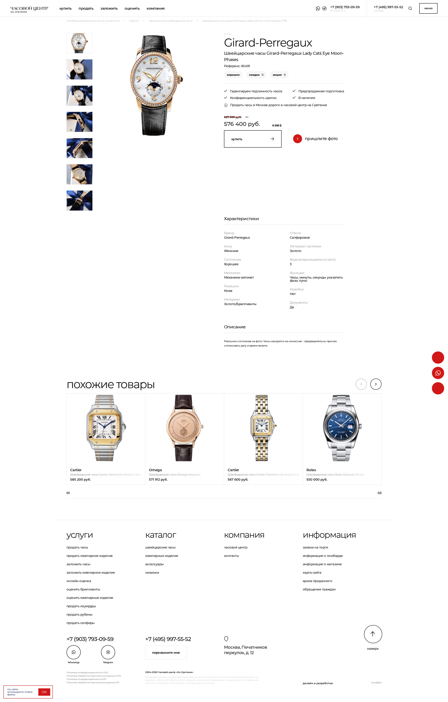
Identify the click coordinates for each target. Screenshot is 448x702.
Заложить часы (78, 564)
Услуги (79, 534)
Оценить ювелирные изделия (89, 597)
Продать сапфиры (80, 623)
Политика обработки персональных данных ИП (92, 682)
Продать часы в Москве (249, 105)
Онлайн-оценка (78, 581)
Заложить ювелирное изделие (90, 572)
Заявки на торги (315, 547)
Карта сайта (312, 572)
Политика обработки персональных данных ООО (93, 676)
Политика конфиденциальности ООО (87, 672)
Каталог (160, 534)
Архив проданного (317, 581)
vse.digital (376, 682)
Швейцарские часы (160, 547)
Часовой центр (235, 547)
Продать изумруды (81, 606)
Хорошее (231, 264)
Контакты (231, 555)
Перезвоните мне (166, 653)
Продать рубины (79, 614)
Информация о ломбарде (323, 555)
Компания (155, 8)
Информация (329, 534)
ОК (44, 692)
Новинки (152, 572)
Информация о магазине (322, 564)
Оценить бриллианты (83, 589)
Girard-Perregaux (237, 238)
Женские (231, 251)
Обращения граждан (319, 589)
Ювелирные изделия (161, 555)
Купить (65, 8)
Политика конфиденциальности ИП (86, 679)
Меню (428, 8)
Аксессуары (154, 564)
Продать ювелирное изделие (89, 555)
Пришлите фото (321, 138)
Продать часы (77, 547)
